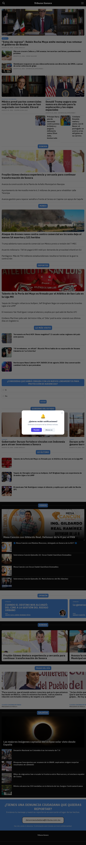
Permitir (36, 430)
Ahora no (49, 430)
